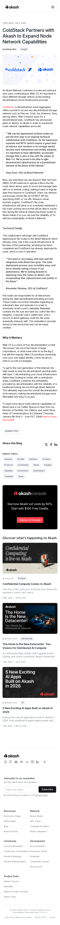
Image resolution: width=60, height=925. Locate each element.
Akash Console (11, 881)
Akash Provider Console (16, 891)
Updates (8, 470)
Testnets (8, 476)
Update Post (11, 430)
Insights (48, 465)
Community (23, 465)
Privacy (52, 917)
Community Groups (39, 861)
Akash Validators (38, 831)
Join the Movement (13, 846)
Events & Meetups (13, 856)
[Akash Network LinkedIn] (37, 761)
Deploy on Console (30, 520)
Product (46, 459)
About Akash (36, 816)
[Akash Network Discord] (16, 762)
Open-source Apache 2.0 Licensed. (18, 917)
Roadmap (35, 856)
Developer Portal (38, 851)
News (36, 465)
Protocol (8, 465)
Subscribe (47, 789)
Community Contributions (16, 851)
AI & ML (20, 459)
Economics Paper (12, 816)
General (8, 459)
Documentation (37, 846)
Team (21, 476)
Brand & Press (11, 831)
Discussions (36, 866)
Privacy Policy (41, 795)
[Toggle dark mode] (44, 761)
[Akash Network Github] (10, 761)
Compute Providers (39, 826)
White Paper (10, 821)
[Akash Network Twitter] (5, 761)
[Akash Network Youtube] (21, 761)
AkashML (8, 886)
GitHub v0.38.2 (41, 917)
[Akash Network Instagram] (32, 761)
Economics (23, 470)
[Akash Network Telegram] (27, 762)
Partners (33, 459)
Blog (6, 826)
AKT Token (35, 821)
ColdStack (8, 107)
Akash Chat (10, 896)
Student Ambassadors (15, 861)
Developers (39, 470)
